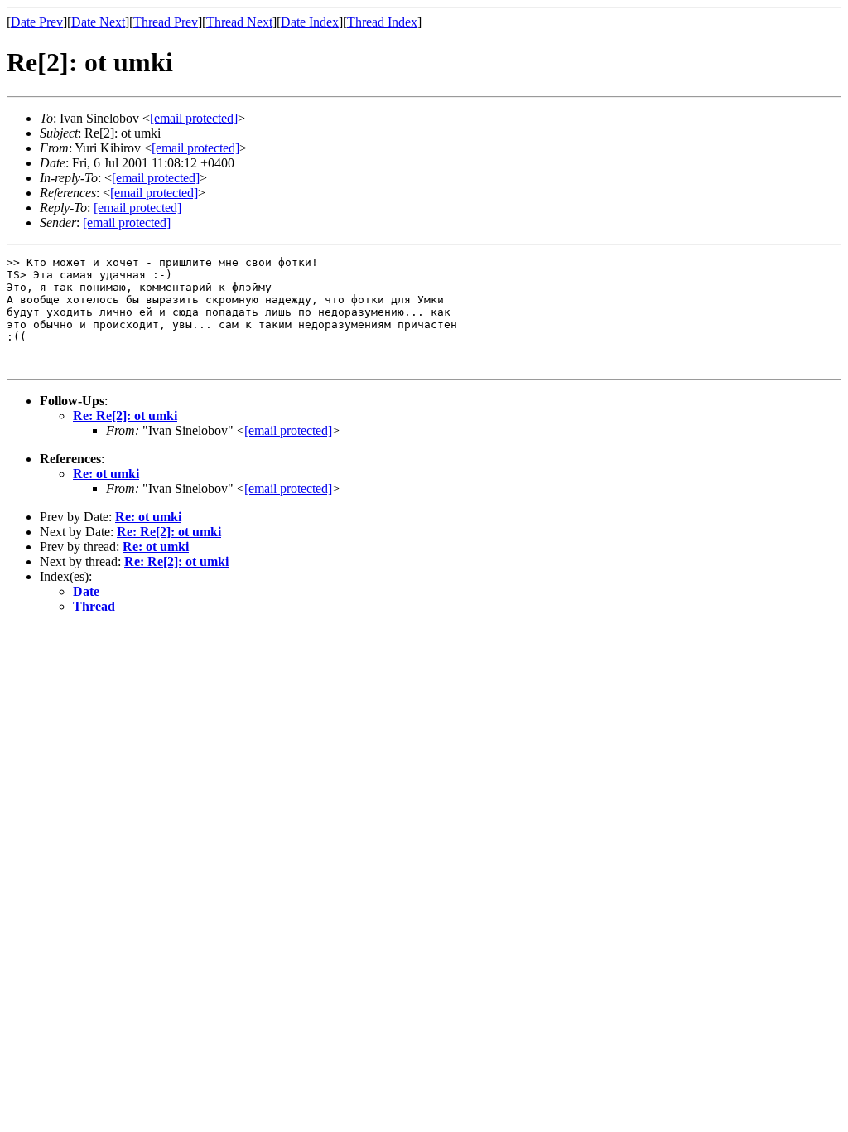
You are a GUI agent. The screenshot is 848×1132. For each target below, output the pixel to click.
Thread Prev (165, 22)
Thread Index (382, 22)
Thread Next (239, 22)
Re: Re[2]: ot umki (125, 416)
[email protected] (288, 430)
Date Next (98, 22)
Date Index (310, 22)
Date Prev (37, 22)
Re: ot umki (106, 474)
